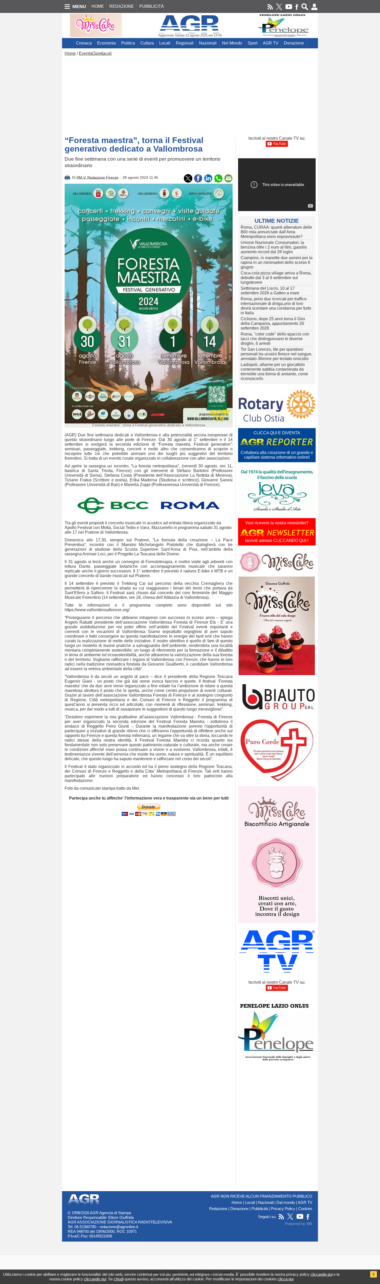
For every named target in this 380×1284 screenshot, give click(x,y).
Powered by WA (298, 1224)
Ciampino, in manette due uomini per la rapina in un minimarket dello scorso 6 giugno (277, 262)
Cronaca (84, 43)
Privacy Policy (283, 1209)
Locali (164, 43)
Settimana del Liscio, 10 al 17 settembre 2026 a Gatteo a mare (270, 290)
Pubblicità (260, 1209)
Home (70, 53)
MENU (79, 6)
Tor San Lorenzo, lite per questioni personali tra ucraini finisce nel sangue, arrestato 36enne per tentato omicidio (276, 354)
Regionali (185, 43)
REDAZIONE (121, 6)
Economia (106, 43)
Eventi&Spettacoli (95, 53)
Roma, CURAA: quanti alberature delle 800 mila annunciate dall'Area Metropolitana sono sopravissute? (276, 232)
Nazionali (208, 43)
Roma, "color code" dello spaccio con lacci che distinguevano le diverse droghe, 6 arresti (275, 339)
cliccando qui (321, 1274)
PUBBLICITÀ (151, 6)
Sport (252, 43)
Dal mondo (286, 1202)
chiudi (119, 1279)
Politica (128, 43)
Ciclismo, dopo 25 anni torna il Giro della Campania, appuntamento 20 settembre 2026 (273, 323)
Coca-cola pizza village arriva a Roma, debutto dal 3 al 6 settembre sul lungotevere (276, 278)
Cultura (147, 43)
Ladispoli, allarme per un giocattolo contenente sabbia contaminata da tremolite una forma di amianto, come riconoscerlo (274, 371)
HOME (98, 6)
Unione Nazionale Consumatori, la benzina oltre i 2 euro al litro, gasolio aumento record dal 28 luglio (274, 247)
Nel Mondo (232, 43)
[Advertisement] (190, 94)
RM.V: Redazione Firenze (97, 177)
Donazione (294, 43)
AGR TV (270, 43)
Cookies (305, 1209)
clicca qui (285, 1279)
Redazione (218, 1209)
